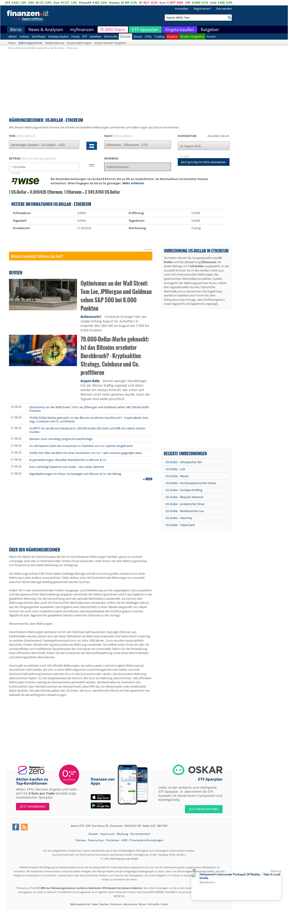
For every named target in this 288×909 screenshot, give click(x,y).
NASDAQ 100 (132, 826)
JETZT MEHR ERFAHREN (203, 809)
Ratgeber (210, 29)
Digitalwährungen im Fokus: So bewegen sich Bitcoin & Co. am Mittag (75, 474)
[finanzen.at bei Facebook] (15, 827)
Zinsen (137, 36)
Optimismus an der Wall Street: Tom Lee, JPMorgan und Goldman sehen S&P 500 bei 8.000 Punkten (116, 295)
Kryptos (172, 36)
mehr (149, 479)
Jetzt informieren (32, 807)
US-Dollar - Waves (177, 476)
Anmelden (182, 9)
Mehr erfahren (133, 183)
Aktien (12, 36)
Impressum (107, 834)
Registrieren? (202, 9)
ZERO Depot (115, 29)
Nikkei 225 (148, 826)
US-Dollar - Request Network (184, 497)
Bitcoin (143, 904)
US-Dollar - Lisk (175, 469)
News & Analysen (45, 29)
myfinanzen (82, 29)
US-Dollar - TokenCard (180, 525)
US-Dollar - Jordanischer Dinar (185, 504)
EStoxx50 (85, 2)
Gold (213, 2)
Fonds (75, 36)
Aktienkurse (130, 904)
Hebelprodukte (58, 36)
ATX (7, 2)
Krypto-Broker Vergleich (110, 43)
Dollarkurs (116, 904)
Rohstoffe (110, 36)
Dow (56, 2)
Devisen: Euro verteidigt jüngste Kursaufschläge (60, 439)
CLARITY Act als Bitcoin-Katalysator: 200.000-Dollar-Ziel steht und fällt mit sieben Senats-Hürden (87, 430)
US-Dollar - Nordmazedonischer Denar (190, 483)
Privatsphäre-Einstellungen (146, 840)
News (12, 43)
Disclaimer (112, 840)
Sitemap (80, 840)
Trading (159, 36)
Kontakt (93, 834)
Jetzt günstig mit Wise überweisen (203, 162)
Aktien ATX (77, 826)
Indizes (24, 36)
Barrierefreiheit (140, 834)
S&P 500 (162, 826)
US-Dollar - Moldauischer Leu (184, 511)
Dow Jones (116, 826)
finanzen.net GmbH (126, 858)
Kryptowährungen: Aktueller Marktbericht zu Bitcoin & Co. (68, 460)
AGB (124, 840)
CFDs (148, 36)
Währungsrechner (30, 43)
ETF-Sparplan (145, 29)
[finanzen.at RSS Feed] (24, 827)
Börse (16, 29)
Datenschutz (96, 840)
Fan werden (224, 9)
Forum (211, 36)
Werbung (122, 834)
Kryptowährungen (79, 43)
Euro (163, 2)
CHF (188, 2)
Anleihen (95, 36)
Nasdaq (114, 2)
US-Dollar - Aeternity (178, 518)
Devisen (125, 36)
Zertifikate (38, 36)
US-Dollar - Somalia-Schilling (183, 490)
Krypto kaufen (179, 29)
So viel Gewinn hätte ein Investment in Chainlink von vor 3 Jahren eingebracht (81, 446)
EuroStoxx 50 (100, 826)
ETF (84, 36)
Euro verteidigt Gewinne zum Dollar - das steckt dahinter (66, 467)
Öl (140, 2)
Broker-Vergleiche (192, 36)
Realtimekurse (54, 43)
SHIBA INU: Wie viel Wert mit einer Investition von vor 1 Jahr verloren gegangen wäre (85, 453)
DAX (31, 2)
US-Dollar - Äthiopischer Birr (183, 462)
